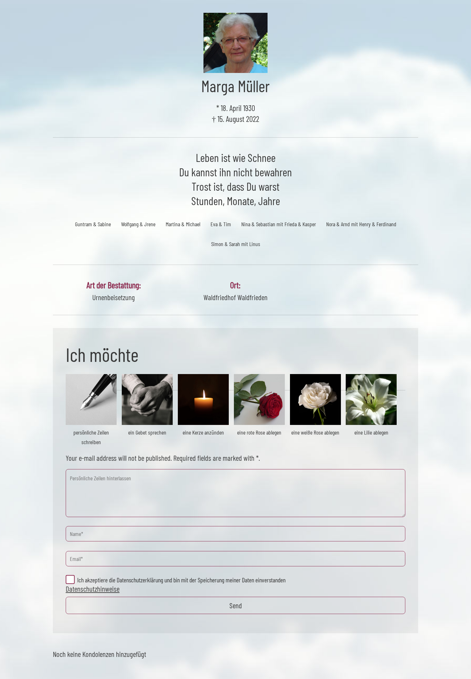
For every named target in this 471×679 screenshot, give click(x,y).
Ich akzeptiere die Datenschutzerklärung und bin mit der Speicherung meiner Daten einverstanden (181, 580)
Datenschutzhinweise (93, 588)
